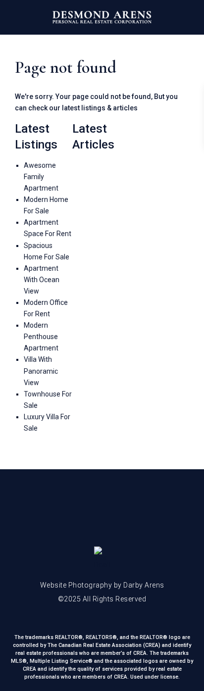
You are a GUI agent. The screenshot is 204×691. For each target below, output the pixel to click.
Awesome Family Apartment (41, 176)
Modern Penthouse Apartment (41, 336)
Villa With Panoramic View (41, 370)
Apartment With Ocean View (41, 279)
